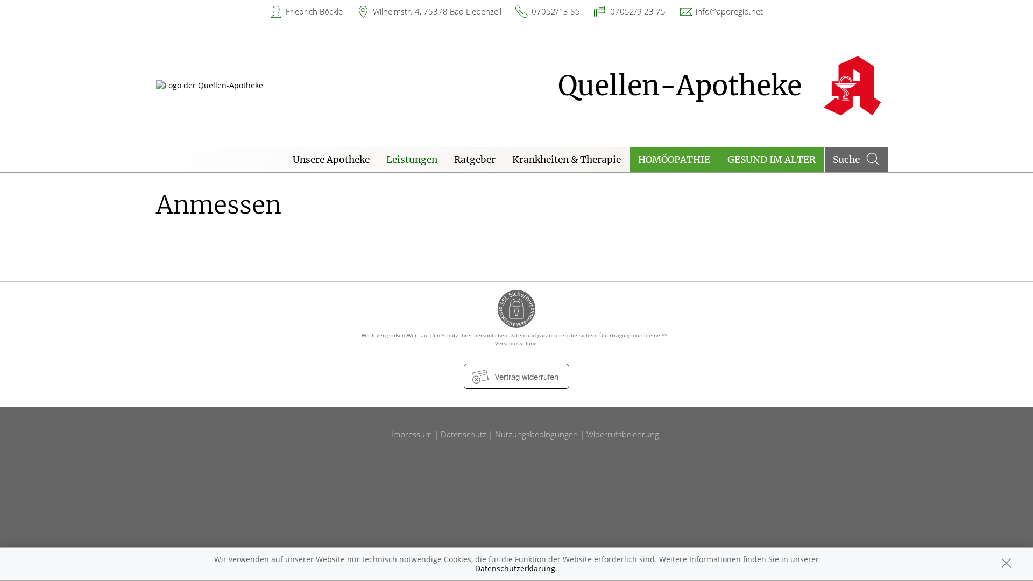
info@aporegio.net (729, 11)
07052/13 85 (556, 11)
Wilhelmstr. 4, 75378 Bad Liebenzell (437, 11)
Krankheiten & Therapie (566, 160)
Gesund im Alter (771, 160)
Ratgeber (475, 160)
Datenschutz (463, 434)
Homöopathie (674, 160)
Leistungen (411, 160)
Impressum (411, 434)
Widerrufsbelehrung (622, 434)
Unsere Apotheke (331, 160)
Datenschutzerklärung (515, 568)
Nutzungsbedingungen (536, 434)
